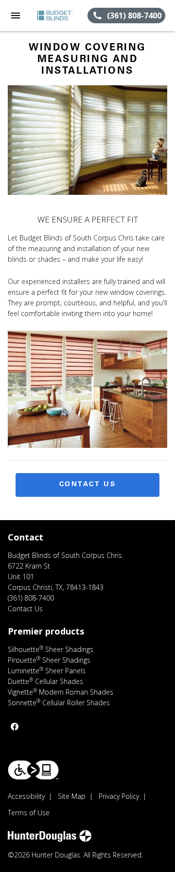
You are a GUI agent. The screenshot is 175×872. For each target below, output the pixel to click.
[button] (15, 15)
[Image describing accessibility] (33, 770)
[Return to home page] (59, 15)
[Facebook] (14, 726)
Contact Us (87, 484)
